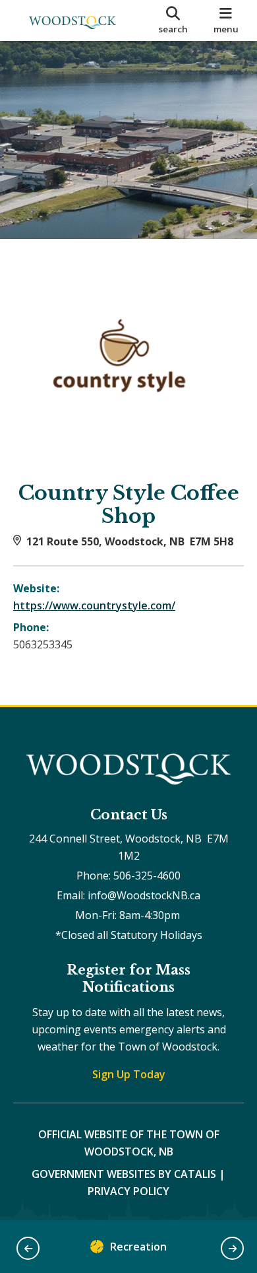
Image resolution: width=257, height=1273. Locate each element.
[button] (28, 1248)
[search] (173, 20)
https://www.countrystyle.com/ (94, 605)
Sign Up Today (128, 1074)
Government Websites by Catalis (124, 1174)
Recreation (138, 1246)
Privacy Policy (128, 1191)
